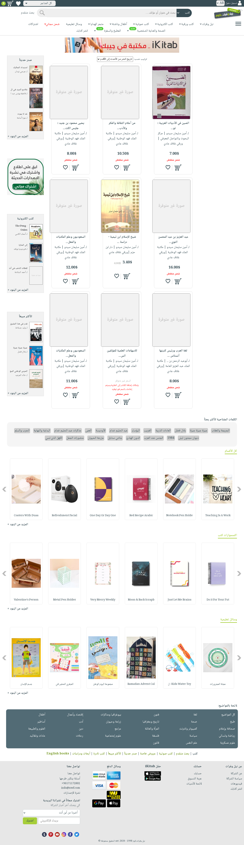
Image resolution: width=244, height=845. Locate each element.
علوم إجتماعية (113, 735)
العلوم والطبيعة (36, 728)
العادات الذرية (163, 430)
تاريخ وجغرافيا (151, 721)
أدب (81, 721)
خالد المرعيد (20, 375)
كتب (195, 753)
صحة (194, 721)
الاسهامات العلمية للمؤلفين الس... (122, 353)
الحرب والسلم (22, 430)
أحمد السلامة (20, 272)
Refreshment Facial (64, 515)
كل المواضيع (228, 714)
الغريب (147, 430)
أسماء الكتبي (20, 234)
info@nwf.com (70, 788)
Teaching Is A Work (217, 515)
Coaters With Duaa (26, 515)
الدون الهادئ (133, 438)
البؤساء (136, 430)
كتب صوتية (166, 753)
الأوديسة (100, 430)
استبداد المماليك (20, 68)
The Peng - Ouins (21, 228)
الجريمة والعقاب (221, 430)
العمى (88, 430)
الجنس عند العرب (153, 438)
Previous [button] (239, 489)
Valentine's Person (26, 600)
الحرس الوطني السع (18, 371)
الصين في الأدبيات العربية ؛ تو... (173, 126)
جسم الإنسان (26, 684)
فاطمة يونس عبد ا (18, 94)
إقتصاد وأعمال (75, 714)
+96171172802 (71, 783)
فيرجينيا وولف (20, 249)
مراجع (118, 728)
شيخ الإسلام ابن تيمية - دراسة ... (122, 239)
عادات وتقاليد (37, 735)
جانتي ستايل (115, 438)
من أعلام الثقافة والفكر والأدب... (122, 126)
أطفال (42, 714)
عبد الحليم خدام (119, 430)
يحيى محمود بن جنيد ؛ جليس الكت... (70, 126)
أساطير (41, 721)
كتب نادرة (99, 753)
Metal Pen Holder (64, 600)
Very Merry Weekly (102, 600)
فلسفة (155, 735)
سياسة (193, 735)
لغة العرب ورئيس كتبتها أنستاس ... (173, 353)
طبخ (232, 721)
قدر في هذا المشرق (18, 324)
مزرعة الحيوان (96, 438)
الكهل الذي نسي (53, 438)
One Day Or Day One (103, 515)
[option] (217, 489)
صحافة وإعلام (227, 728)
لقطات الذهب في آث (18, 268)
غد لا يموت (22, 114)
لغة (195, 714)
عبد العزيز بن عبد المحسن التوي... (173, 239)
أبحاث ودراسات (81, 753)
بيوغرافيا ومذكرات (111, 714)
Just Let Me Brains (179, 600)
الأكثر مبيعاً (114, 753)
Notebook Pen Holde (179, 515)
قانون (156, 742)
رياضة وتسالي (227, 735)
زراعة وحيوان (113, 721)
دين (81, 728)
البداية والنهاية (42, 430)
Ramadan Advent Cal (141, 684)
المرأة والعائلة (152, 728)
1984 (170, 438)
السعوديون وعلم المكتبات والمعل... (70, 239)
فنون (156, 714)
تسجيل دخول (231, 3)
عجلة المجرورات (218, 684)
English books (58, 753)
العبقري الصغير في (64, 684)
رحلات (79, 735)
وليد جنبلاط (20, 328)
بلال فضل (22, 352)
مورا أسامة (21, 118)
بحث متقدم (182, 753)
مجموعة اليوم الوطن (103, 684)
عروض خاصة (148, 753)
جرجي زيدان (20, 72)
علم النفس (191, 742)
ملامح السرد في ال (18, 90)
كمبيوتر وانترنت (188, 728)
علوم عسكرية (227, 742)
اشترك (30, 820)
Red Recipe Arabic (141, 515)
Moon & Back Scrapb (141, 600)
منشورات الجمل (75, 438)
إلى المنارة (23, 245)
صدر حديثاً (130, 753)
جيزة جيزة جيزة (20, 348)
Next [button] (4, 489)
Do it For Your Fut (218, 600)
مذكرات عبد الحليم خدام (67, 430)
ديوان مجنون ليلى (188, 438)
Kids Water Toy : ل (179, 684)
